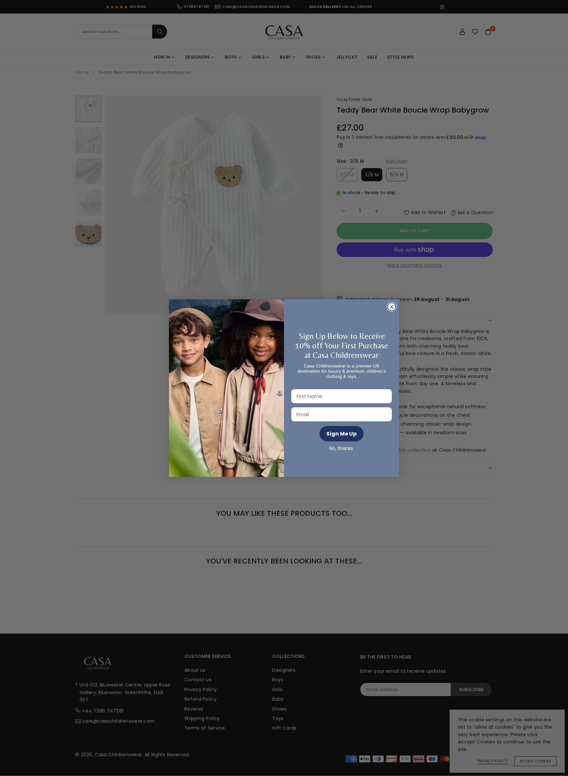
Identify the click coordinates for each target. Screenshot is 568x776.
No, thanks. (341, 448)
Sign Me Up (341, 434)
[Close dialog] (392, 307)
